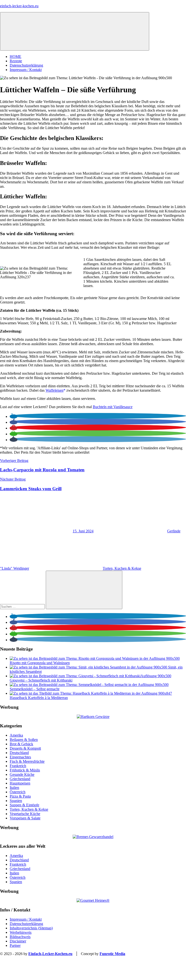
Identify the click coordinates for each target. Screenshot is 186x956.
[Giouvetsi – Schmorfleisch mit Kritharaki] (90, 676)
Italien (14, 787)
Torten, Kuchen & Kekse (122, 568)
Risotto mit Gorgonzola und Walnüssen (40, 663)
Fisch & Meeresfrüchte (27, 761)
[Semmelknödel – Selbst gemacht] (89, 685)
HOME (15, 56)
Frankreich (18, 766)
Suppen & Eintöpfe (24, 805)
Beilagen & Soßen (24, 740)
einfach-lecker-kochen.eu (19, 6)
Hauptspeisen (20, 783)
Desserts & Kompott (25, 748)
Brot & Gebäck (21, 744)
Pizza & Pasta (20, 796)
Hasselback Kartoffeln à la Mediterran (39, 698)
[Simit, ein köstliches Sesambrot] (89, 667)
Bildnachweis (20, 937)
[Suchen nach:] (23, 606)
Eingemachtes (20, 757)
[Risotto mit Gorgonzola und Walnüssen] (95, 658)
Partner (15, 945)
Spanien (16, 801)
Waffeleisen (54, 390)
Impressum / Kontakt (26, 70)
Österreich (17, 792)
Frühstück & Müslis (25, 770)
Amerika (16, 735)
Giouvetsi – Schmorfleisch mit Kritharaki (41, 680)
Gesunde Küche (22, 774)
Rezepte (16, 61)
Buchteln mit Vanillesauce (112, 407)
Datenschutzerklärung (26, 65)
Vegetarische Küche (25, 814)
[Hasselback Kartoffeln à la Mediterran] (91, 693)
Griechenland (20, 779)
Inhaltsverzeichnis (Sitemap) (31, 928)
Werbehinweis (20, 932)
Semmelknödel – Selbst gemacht (34, 689)
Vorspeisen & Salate (25, 818)
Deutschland (19, 753)
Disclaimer (18, 941)
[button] (13, 416)
